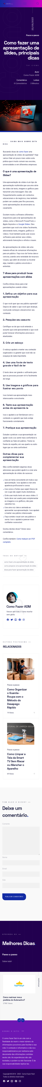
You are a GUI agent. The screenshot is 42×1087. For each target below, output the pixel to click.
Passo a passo (32, 35)
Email (4, 869)
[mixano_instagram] (20, 1081)
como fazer (23, 152)
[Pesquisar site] (37, 3)
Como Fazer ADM (31, 75)
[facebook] (8, 620)
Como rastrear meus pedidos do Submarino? (14, 999)
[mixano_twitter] (8, 1081)
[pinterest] (19, 620)
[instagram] (23, 620)
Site (4, 880)
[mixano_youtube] (12, 1081)
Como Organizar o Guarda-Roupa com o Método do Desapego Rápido (17, 699)
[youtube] (16, 620)
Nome (4, 857)
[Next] (22, 1020)
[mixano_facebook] (4, 1081)
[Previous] (19, 1020)
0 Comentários (20, 83)
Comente (6, 824)
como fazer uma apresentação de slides (19, 562)
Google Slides (24, 224)
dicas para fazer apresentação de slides (19, 570)
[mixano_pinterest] (16, 1081)
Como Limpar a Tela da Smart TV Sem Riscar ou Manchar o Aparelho (16, 761)
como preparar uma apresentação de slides (20, 566)
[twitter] (12, 620)
